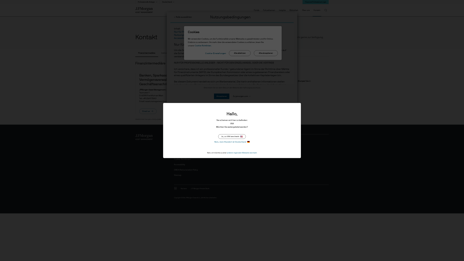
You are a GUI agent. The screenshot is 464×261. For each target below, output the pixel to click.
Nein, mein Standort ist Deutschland (230, 142)
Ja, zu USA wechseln (230, 136)
